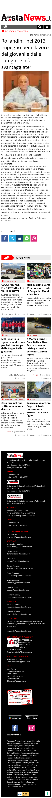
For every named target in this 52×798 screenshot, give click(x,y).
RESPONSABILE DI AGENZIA (17, 656)
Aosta (9, 432)
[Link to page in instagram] (34, 238)
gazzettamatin (9, 314)
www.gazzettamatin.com (16, 467)
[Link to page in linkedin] (19, 238)
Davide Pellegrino (18, 375)
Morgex (36, 375)
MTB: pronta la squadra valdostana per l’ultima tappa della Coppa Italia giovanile (13, 345)
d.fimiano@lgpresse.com (16, 681)
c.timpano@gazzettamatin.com (19, 575)
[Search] (40, 27)
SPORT (31, 281)
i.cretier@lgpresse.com (16, 676)
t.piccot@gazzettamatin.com (18, 590)
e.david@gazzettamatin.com (18, 561)
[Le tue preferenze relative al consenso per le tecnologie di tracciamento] (47, 793)
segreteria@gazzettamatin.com (23, 515)
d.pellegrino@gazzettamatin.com (20, 568)
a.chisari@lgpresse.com (21, 661)
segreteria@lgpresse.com (22, 652)
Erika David (45, 375)
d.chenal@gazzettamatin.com (18, 554)
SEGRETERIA (11, 601)
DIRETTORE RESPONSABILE (17, 531)
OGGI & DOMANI (10, 281)
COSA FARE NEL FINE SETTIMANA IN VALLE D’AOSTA (13, 288)
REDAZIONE (11, 507)
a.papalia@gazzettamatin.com (19, 583)
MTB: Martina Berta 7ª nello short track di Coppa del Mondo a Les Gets (38, 289)
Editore (10, 471)
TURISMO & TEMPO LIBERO (14, 399)
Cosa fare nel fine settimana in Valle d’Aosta (12, 406)
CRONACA (33, 399)
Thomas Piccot (34, 314)
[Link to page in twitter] (12, 238)
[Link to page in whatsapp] (26, 238)
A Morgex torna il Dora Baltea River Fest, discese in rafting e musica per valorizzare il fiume (37, 346)
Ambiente (33, 335)
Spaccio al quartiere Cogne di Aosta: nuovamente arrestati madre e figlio (39, 409)
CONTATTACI (12, 618)
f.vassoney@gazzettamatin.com (19, 597)
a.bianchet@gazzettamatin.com (19, 546)
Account (10, 666)
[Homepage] (5, 27)
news (36, 34)
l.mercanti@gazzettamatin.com (19, 537)
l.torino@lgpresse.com (15, 671)
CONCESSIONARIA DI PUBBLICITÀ (20, 637)
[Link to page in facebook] (4, 238)
